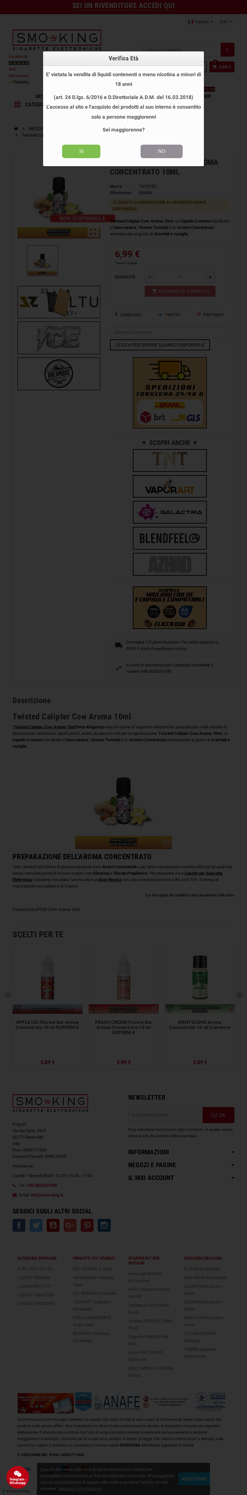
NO (162, 151)
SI (81, 151)
